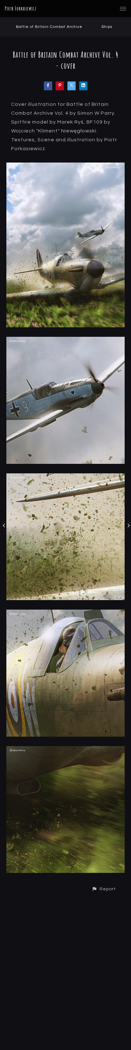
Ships (106, 27)
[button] (103, 888)
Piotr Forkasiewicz (21, 8)
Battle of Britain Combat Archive (49, 27)
